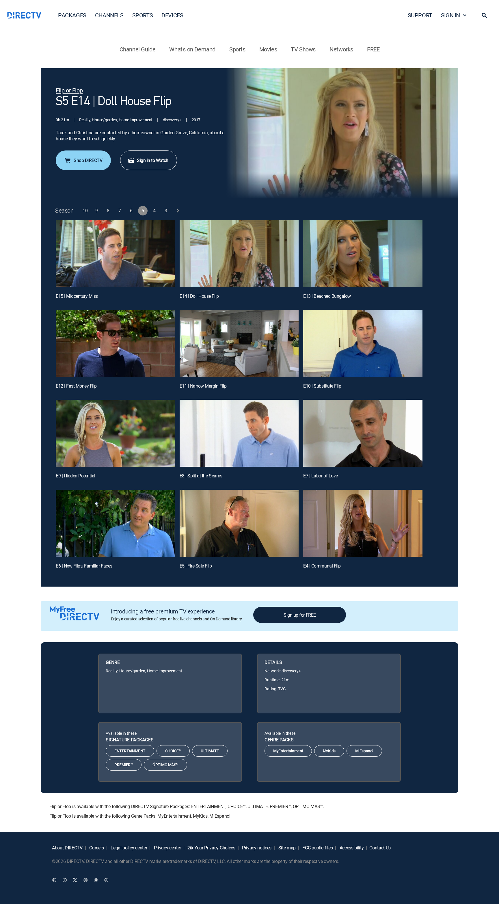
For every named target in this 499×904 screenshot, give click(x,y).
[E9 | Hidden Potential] (115, 433)
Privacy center (167, 848)
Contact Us (380, 848)
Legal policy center (128, 848)
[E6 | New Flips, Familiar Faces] (115, 523)
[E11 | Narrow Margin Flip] (239, 343)
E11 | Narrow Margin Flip (203, 386)
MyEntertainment (288, 751)
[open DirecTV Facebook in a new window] (64, 879)
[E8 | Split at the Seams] (239, 433)
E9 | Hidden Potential (75, 476)
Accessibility (351, 848)
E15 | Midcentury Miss (77, 296)
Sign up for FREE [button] (300, 615)
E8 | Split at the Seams (201, 476)
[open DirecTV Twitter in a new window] (75, 879)
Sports (237, 49)
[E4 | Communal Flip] (362, 523)
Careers (96, 848)
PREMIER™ (123, 764)
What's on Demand (192, 49)
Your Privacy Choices (214, 848)
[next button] (178, 210)
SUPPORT (420, 15)
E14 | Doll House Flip (199, 296)
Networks (341, 49)
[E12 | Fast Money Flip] (115, 343)
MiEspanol (364, 751)
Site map (286, 848)
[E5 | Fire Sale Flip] (239, 523)
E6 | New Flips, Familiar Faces (84, 566)
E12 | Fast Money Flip (76, 386)
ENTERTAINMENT (130, 751)
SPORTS (142, 15)
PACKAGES (72, 15)
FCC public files (317, 848)
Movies (268, 49)
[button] (484, 15)
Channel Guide (138, 49)
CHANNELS (109, 15)
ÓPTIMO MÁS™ (165, 764)
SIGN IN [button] (450, 15)
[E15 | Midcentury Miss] (115, 253)
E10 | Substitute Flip (322, 386)
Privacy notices (256, 848)
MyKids (329, 751)
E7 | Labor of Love (320, 476)
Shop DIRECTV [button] (88, 160)
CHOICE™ (173, 751)
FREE (373, 49)
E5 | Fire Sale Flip (196, 566)
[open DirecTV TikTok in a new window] (106, 879)
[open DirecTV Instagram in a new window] (85, 879)
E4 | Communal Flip (321, 566)
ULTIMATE (210, 751)
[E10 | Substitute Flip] (362, 343)
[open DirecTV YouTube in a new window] (96, 879)
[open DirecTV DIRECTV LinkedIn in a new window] (54, 879)
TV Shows (303, 49)
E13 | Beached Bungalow (327, 296)
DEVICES (172, 15)
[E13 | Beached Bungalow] (362, 253)
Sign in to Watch (152, 160)
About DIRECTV (67, 848)
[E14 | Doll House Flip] (239, 253)
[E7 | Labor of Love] (362, 433)
